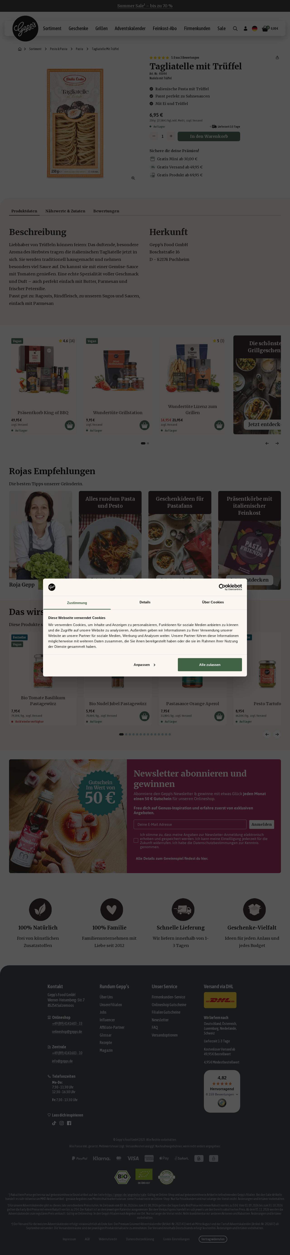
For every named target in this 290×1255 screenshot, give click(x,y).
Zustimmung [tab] (77, 603)
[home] (20, 49)
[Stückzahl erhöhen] (171, 136)
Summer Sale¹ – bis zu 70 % (145, 5)
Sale (222, 28)
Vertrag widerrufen (213, 1239)
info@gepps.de (62, 1061)
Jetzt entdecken (249, 580)
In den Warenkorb (209, 136)
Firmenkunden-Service (168, 997)
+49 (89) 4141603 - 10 (67, 1053)
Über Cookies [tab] (213, 602)
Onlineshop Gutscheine (169, 1004)
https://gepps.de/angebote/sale (125, 1195)
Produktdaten (24, 211)
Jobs (103, 1012)
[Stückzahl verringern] (154, 136)
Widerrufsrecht (108, 1239)
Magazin (106, 1050)
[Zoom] (133, 178)
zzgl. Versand (194, 120)
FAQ (155, 1027)
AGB (87, 1239)
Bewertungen (106, 211)
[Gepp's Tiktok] (54, 1123)
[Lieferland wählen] (254, 28)
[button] (277, 57)
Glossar (105, 1035)
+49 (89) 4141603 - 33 (67, 1023)
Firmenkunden (197, 28)
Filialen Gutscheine (166, 1012)
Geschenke (78, 28)
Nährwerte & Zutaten (65, 211)
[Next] (277, 443)
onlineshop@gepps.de (67, 1031)
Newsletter (160, 1019)
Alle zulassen (209, 664)
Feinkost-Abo (165, 28)
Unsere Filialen (111, 1004)
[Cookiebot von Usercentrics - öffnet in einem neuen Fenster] (222, 587)
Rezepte (106, 1042)
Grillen (101, 28)
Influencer (107, 1019)
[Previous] (267, 443)
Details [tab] (145, 602)
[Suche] (235, 28)
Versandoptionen (165, 1035)
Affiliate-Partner (112, 1027)
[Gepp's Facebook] (69, 1123)
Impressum (69, 1239)
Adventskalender (130, 28)
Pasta (79, 49)
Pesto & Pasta (58, 49)
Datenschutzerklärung (140, 1239)
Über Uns (106, 997)
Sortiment (52, 28)
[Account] (245, 28)
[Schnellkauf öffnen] (70, 425)
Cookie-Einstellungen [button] (176, 1239)
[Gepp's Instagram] (62, 1123)
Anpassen (142, 664)
